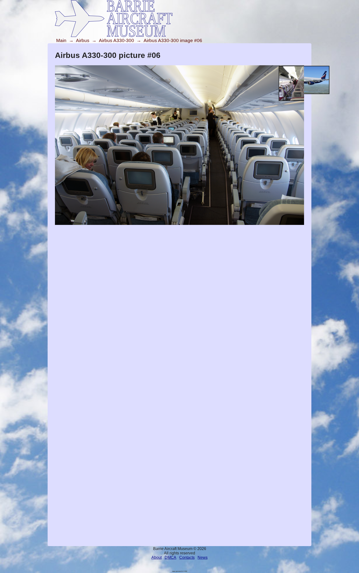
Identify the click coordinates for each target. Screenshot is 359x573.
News (203, 557)
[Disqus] (179, 355)
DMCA (170, 557)
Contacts (187, 557)
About (156, 557)
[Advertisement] (179, 260)
